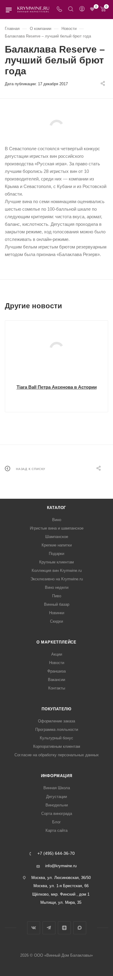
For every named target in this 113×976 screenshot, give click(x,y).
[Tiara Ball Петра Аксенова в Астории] (56, 349)
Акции (56, 654)
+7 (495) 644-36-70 (56, 853)
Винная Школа (56, 788)
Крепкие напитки (57, 545)
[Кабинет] (82, 9)
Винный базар (56, 604)
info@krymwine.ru (61, 866)
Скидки (56, 621)
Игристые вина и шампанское (56, 528)
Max (79, 927)
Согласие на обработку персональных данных (56, 755)
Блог (56, 822)
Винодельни (57, 805)
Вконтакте (33, 927)
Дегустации (56, 796)
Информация (56, 775)
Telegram (48, 927)
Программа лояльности (56, 729)
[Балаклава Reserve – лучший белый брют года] (56, 127)
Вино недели (56, 587)
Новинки (56, 613)
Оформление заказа (56, 721)
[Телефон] (59, 9)
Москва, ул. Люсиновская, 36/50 (61, 877)
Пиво (56, 596)
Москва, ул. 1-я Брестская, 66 (61, 886)
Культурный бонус (56, 738)
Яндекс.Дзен (64, 927)
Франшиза (56, 671)
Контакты (56, 688)
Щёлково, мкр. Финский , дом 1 (60, 894)
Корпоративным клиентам (56, 746)
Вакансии (56, 679)
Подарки (56, 553)
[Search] (70, 9)
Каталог (56, 507)
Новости (56, 662)
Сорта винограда (56, 813)
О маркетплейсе (56, 642)
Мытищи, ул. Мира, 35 (60, 902)
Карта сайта (56, 830)
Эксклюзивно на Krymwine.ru (56, 579)
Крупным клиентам (56, 562)
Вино (56, 519)
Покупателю (56, 709)
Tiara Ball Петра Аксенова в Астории (57, 387)
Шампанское (56, 536)
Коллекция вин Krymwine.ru (57, 570)
